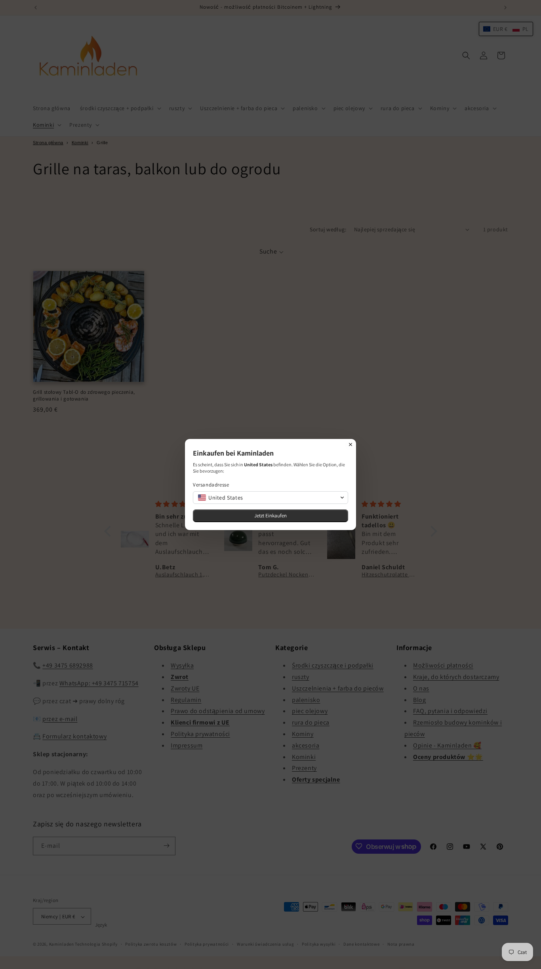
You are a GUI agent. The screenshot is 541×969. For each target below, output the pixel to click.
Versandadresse (211, 484)
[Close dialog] (350, 444)
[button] (270, 497)
